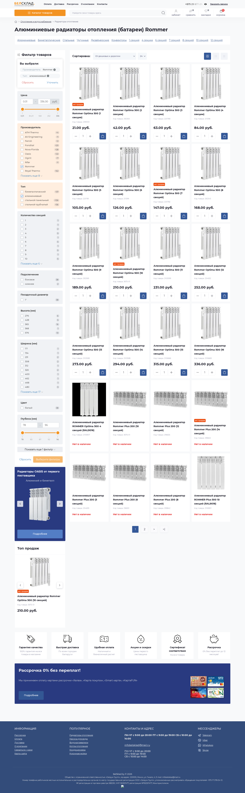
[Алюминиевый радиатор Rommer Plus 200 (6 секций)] (130, 473)
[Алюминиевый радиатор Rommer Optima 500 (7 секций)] (170, 163)
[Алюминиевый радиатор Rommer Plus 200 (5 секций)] (89, 473)
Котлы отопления (79, 746)
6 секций (161, 40)
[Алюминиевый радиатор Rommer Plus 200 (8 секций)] (170, 473)
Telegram (207, 735)
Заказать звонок (219, 4)
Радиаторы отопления (81, 735)
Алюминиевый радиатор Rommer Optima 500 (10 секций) (129, 273)
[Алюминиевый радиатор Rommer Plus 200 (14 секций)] (211, 399)
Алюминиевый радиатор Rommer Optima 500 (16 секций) (210, 349)
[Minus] (75, 136)
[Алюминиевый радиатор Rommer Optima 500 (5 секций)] (89, 163)
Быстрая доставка (67, 647)
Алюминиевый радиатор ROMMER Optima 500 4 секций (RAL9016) (88, 426)
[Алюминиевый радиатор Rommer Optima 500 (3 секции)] (170, 83)
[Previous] (20, 504)
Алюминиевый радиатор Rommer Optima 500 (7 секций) (169, 193)
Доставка (59, 4)
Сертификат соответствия (177, 649)
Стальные (68, 40)
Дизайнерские (100, 40)
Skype (205, 750)
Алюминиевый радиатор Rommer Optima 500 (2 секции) (129, 110)
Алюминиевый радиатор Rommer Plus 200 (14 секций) (210, 429)
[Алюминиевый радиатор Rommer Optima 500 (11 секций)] (170, 243)
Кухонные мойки (78, 753)
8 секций (188, 40)
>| (164, 529)
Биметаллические (49, 40)
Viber (205, 740)
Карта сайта (20, 753)
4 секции (147, 40)
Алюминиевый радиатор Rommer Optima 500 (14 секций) (129, 349)
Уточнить (52, 82)
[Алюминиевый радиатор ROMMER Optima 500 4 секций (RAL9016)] (89, 399)
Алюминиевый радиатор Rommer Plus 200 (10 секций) (129, 426)
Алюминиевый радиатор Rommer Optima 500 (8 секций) (210, 190)
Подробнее (40, 533)
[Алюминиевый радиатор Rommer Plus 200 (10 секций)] (130, 399)
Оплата (48, 4)
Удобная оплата (104, 647)
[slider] (22, 109)
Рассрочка (72, 4)
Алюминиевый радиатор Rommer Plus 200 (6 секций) (129, 499)
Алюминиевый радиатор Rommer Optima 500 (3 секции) (169, 110)
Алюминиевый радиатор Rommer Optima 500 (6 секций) (129, 190)
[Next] (60, 504)
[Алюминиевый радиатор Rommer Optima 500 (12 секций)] (211, 243)
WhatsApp (207, 745)
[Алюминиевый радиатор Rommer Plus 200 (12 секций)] (170, 399)
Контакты (102, 4)
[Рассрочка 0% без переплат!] (207, 687)
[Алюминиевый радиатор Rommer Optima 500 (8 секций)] (211, 163)
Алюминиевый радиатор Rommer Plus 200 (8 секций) (169, 499)
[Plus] (90, 136)
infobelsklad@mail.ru (137, 745)
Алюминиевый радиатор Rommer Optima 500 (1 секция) (88, 113)
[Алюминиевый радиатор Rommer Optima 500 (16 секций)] (211, 323)
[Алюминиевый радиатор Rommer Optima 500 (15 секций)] (170, 323)
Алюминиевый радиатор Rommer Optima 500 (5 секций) (88, 190)
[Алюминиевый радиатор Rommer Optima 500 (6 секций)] (130, 163)
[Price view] (224, 56)
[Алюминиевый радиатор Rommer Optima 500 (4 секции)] (211, 83)
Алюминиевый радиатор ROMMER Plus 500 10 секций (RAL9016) (210, 499)
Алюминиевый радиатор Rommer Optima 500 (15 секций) (169, 349)
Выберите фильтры (48, 459)
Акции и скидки (140, 647)
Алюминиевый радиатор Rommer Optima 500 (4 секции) (210, 110)
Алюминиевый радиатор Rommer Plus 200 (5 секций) (88, 499)
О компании (87, 4)
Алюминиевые (26, 40)
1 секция (134, 40)
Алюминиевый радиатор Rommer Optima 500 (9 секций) (88, 269)
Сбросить (28, 82)
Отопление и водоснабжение (35, 21)
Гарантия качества (30, 647)
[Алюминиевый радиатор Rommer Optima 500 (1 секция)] (89, 83)
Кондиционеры (78, 750)
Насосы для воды (79, 739)
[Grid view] (207, 56)
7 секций (174, 40)
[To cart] (103, 136)
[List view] (215, 56)
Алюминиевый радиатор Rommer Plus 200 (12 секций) (169, 426)
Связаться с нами (23, 750)
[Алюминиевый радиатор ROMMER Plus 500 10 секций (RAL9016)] (211, 473)
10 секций (202, 40)
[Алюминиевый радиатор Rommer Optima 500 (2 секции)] (130, 83)
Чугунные (83, 40)
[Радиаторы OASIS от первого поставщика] (40, 504)
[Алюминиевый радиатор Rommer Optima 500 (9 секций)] (89, 243)
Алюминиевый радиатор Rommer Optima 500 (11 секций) (169, 269)
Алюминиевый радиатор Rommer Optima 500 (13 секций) (88, 349)
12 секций (217, 40)
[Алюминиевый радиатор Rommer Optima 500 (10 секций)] (130, 243)
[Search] (163, 13)
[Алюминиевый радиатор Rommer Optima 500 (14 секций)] (130, 323)
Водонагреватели (79, 742)
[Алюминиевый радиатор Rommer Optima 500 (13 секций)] (89, 323)
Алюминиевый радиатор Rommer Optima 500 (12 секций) (210, 269)
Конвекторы (119, 40)
